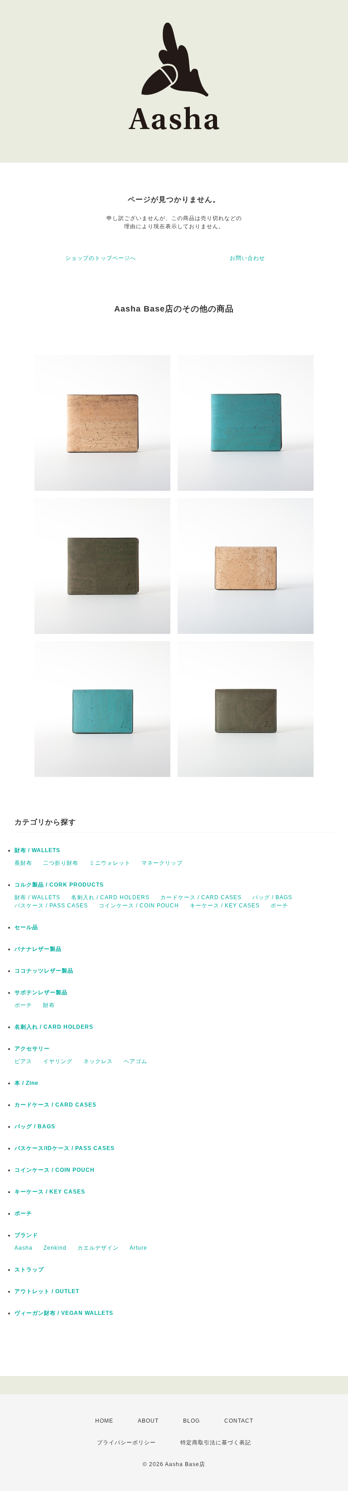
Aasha (23, 1248)
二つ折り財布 (60, 863)
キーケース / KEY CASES (225, 905)
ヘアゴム (135, 1061)
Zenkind (55, 1248)
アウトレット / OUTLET (46, 1291)
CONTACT (238, 1421)
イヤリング (57, 1061)
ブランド (26, 1235)
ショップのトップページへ (100, 258)
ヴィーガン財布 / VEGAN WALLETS (63, 1313)
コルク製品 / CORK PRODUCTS (59, 885)
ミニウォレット (109, 863)
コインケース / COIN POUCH (139, 905)
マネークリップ (162, 863)
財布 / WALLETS (37, 850)
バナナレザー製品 (38, 949)
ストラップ (29, 1269)
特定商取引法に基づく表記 (215, 1442)
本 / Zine (26, 1083)
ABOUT (148, 1421)
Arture (138, 1248)
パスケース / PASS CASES (51, 905)
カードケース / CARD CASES (201, 897)
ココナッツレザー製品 (43, 971)
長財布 (23, 863)
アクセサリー (32, 1048)
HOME (104, 1421)
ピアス (23, 1061)
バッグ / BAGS (272, 897)
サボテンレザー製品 (41, 992)
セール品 (26, 927)
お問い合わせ (247, 258)
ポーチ (279, 905)
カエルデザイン (98, 1248)
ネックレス (98, 1061)
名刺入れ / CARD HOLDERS (110, 897)
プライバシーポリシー (126, 1442)
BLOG (191, 1421)
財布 (49, 1005)
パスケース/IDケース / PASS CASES (64, 1148)
